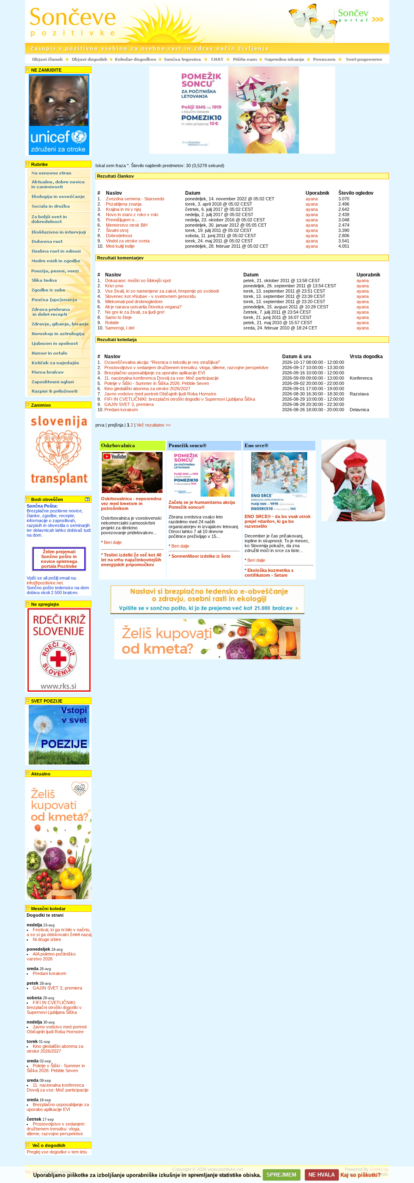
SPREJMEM (281, 1175)
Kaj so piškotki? (360, 1175)
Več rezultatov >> (154, 425)
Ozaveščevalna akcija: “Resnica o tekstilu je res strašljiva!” (162, 362)
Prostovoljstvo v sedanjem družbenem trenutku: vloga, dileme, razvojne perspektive (55, 1128)
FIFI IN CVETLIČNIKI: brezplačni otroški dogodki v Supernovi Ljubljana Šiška (54, 1007)
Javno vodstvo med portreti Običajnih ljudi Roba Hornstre (57, 1029)
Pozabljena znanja (124, 204)
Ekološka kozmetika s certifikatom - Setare (269, 573)
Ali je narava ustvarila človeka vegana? (143, 306)
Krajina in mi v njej (123, 209)
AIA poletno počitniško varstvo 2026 (51, 956)
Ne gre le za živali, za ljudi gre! (135, 312)
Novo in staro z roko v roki (132, 214)
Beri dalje (113, 542)
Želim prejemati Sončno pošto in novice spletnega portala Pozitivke (59, 559)
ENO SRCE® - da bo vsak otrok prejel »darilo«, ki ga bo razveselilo (277, 521)
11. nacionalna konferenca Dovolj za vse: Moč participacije (58, 1087)
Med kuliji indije (120, 246)
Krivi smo (114, 285)
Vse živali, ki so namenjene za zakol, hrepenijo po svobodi (162, 291)
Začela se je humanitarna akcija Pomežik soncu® (202, 505)
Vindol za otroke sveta (128, 240)
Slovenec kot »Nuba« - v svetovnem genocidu (150, 296)
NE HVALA (321, 1175)
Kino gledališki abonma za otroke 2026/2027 (55, 1048)
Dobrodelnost (119, 235)
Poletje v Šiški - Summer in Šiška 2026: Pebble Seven (56, 1068)
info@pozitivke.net (45, 582)
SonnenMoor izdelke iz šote (200, 556)
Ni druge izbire (47, 939)
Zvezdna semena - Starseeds (135, 198)
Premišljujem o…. (123, 219)
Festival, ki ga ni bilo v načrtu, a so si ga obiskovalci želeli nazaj (59, 932)
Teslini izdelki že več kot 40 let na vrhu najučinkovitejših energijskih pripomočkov (131, 559)
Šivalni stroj (117, 230)
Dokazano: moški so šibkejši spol (138, 280)
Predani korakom (49, 973)
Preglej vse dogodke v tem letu (57, 1151)
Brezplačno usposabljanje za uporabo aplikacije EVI (58, 1107)
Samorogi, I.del (119, 327)
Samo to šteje (118, 317)
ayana (312, 198)
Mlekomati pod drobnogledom (134, 301)
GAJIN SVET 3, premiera (57, 987)
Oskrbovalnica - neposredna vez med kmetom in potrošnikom (131, 503)
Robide (112, 322)
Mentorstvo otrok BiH (127, 225)
